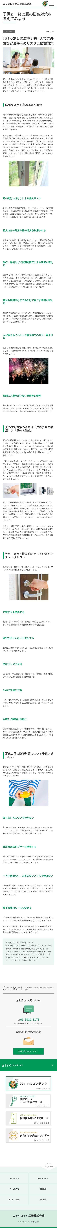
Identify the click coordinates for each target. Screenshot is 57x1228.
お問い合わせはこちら (27, 1051)
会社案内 (43, 1199)
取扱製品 (43, 1189)
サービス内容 (14, 1189)
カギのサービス (42, 1178)
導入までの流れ (14, 1199)
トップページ (14, 1178)
